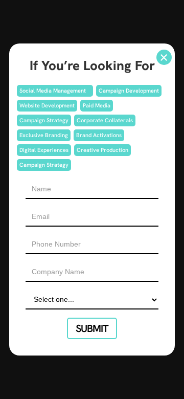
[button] (164, 57)
